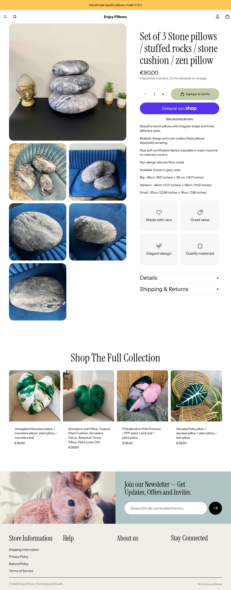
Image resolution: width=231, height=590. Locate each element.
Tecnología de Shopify (49, 583)
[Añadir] (53, 414)
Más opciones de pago (179, 118)
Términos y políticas (209, 584)
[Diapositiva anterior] (14, 396)
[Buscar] (15, 17)
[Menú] (5, 16)
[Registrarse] (215, 508)
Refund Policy (18, 564)
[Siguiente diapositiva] (55, 396)
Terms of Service (21, 571)
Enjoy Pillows (27, 583)
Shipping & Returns (164, 289)
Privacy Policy (18, 557)
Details (148, 277)
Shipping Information (24, 550)
